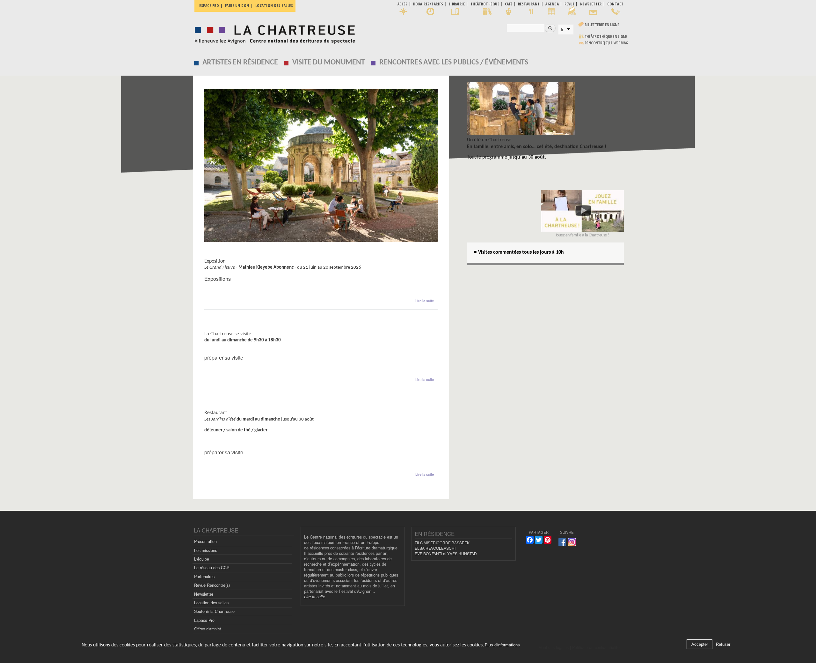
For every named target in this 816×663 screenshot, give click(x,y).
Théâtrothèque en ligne (606, 36)
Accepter (699, 644)
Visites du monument (231, 328)
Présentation (205, 541)
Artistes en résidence (240, 62)
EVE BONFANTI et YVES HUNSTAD (446, 553)
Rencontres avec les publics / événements (453, 62)
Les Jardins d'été (225, 407)
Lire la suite (424, 300)
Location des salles (274, 5)
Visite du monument (328, 62)
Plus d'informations (502, 645)
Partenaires (204, 576)
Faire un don (237, 5)
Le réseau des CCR (211, 567)
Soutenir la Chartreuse (214, 611)
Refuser (723, 644)
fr (562, 30)
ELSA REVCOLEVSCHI (435, 548)
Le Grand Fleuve (224, 255)
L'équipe (201, 559)
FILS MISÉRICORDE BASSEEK (442, 542)
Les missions (205, 550)
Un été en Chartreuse (489, 140)
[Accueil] (273, 32)
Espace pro (209, 5)
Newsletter (203, 594)
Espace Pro (204, 620)
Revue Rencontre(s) (212, 585)
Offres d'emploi (207, 629)
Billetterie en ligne (602, 24)
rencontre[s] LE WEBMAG (606, 43)
